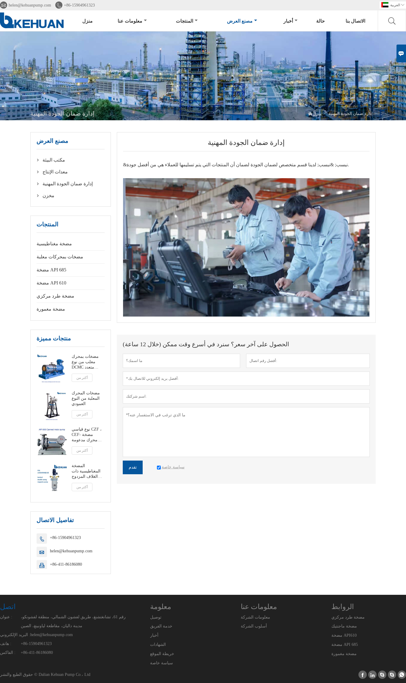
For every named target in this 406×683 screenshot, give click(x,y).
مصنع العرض (240, 20)
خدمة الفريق (161, 626)
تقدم (133, 467)
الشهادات (158, 644)
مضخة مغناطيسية (54, 243)
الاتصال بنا (355, 20)
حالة (320, 20)
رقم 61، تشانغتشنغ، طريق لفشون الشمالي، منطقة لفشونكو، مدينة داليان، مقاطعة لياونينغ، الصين (73, 621)
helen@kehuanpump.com (30, 5)
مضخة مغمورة (51, 309)
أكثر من (82, 378)
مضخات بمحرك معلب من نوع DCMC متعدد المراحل (85, 362)
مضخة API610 (344, 635)
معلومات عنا (130, 20)
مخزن (48, 195)
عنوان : (6, 617)
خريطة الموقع (162, 654)
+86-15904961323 (79, 5)
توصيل (155, 617)
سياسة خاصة (161, 663)
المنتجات (184, 20)
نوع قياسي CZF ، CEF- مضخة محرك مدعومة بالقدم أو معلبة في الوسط (88, 435)
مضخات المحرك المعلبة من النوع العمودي (86, 398)
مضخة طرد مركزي (55, 295)
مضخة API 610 (51, 282)
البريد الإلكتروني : (15, 635)
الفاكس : (7, 652)
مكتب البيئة (54, 159)
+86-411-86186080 (66, 564)
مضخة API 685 (51, 269)
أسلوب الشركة (254, 626)
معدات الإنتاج (55, 171)
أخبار (288, 20)
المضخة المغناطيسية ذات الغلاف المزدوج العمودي (86, 471)
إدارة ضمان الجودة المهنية (68, 183)
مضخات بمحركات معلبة (60, 256)
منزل (87, 20)
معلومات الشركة (255, 617)
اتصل (8, 607)
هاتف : (5, 643)
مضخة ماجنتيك (344, 626)
